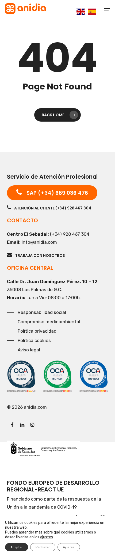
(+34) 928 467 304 (69, 234)
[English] (80, 11)
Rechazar (43, 547)
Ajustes (69, 547)
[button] (107, 8)
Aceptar (16, 547)
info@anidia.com (39, 242)
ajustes (46, 537)
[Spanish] (92, 11)
